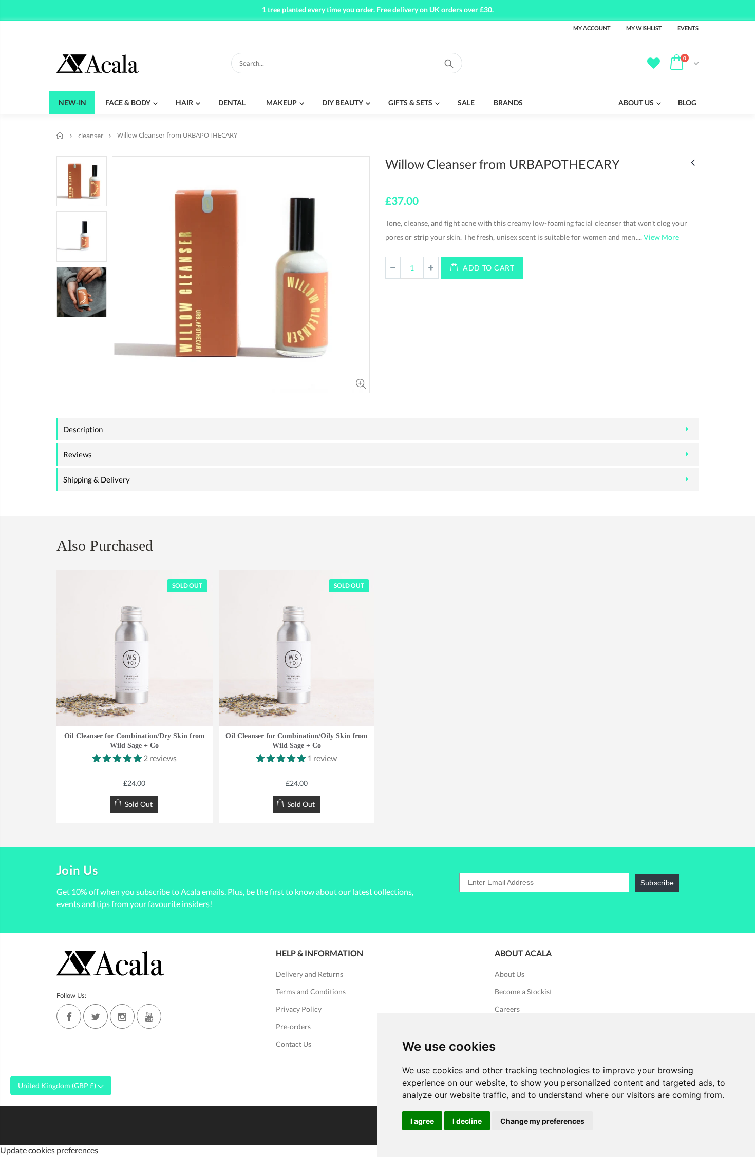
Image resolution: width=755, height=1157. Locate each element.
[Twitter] (95, 1016)
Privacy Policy (299, 1009)
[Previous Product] (693, 162)
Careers (507, 1009)
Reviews (77, 454)
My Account (592, 28)
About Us (509, 974)
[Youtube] (149, 1016)
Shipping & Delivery (96, 479)
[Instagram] (122, 1016)
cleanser (90, 135)
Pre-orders (293, 1026)
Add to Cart (489, 267)
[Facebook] (68, 1016)
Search (449, 63)
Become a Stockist (523, 991)
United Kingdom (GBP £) (58, 1085)
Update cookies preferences (49, 1150)
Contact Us (293, 1043)
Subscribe (657, 883)
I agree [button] (422, 1120)
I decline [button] (467, 1120)
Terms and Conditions (311, 991)
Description (83, 429)
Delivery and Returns (309, 974)
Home (60, 135)
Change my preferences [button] (542, 1120)
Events (688, 28)
